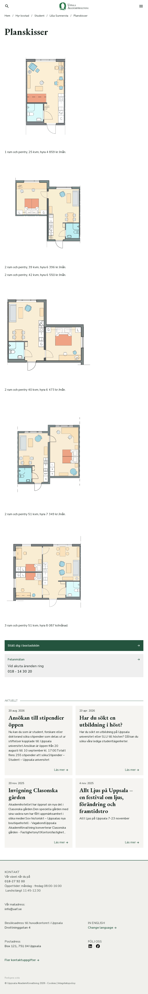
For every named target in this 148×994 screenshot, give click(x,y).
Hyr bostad (22, 16)
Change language (101, 928)
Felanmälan (16, 659)
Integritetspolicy (66, 983)
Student (39, 16)
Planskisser (80, 16)
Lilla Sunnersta (59, 16)
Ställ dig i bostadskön (23, 645)
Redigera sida (12, 977)
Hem (7, 16)
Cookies (51, 983)
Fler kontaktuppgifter (21, 960)
